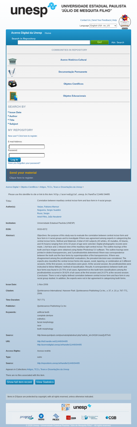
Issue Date (15, 112)
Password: (13, 150)
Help (114, 20)
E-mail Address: (15, 141)
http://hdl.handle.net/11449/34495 (52, 341)
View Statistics (45, 382)
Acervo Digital (12, 187)
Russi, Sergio (43, 213)
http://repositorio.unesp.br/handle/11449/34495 (58, 363)
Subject (13, 123)
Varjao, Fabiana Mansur (48, 207)
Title (11, 120)
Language (85, 26)
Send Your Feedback (101, 20)
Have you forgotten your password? (24, 163)
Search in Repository (24, 38)
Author (13, 116)
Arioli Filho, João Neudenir (49, 217)
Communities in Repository (69, 50)
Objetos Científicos (29, 187)
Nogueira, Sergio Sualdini (49, 210)
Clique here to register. (22, 177)
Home (48, 33)
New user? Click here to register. (22, 136)
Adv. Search (117, 42)
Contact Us (85, 20)
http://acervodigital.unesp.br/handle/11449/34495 (59, 345)
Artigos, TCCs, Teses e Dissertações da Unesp (61, 187)
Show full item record (19, 382)
